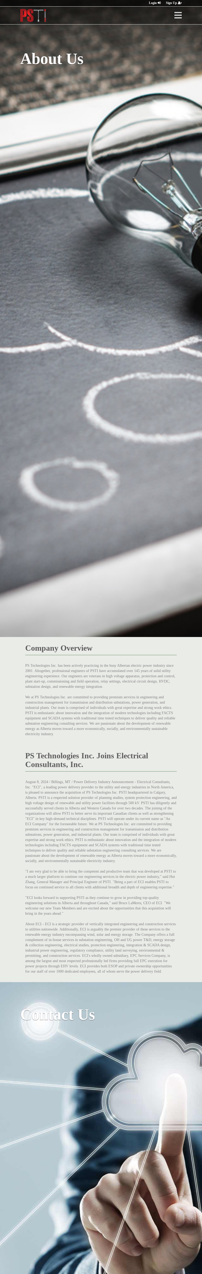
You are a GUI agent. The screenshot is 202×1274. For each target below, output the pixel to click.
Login (153, 3)
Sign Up (172, 3)
